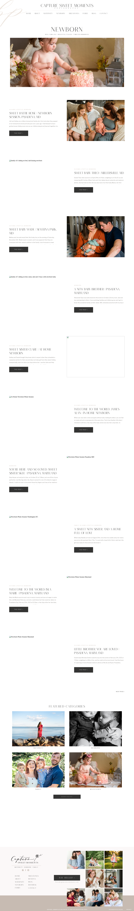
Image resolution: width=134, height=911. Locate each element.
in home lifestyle (16, 109)
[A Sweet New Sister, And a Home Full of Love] (38, 536)
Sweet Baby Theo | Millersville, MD (99, 173)
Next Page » (120, 691)
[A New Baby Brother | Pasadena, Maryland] (38, 296)
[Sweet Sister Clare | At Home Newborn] (96, 356)
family (76, 525)
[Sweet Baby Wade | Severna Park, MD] (96, 236)
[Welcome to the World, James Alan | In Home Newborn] (38, 416)
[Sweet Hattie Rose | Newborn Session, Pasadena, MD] (96, 120)
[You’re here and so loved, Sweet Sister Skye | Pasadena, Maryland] (96, 476)
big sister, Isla (25, 480)
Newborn (27, 109)
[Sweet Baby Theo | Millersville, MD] (38, 180)
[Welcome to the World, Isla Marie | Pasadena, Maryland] (96, 596)
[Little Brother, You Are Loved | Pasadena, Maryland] (38, 656)
